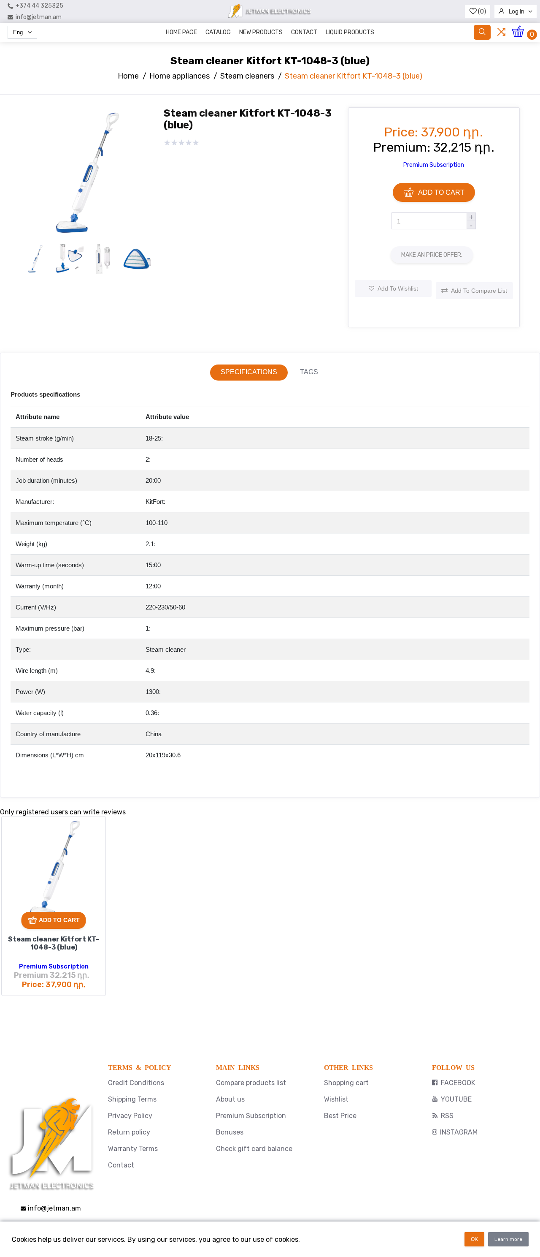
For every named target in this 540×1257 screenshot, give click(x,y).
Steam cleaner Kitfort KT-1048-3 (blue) (53, 943)
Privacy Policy (130, 1116)
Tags (309, 371)
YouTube (456, 1099)
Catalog (218, 32)
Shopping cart (346, 1083)
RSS (447, 1116)
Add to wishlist (398, 288)
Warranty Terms (133, 1149)
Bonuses (229, 1132)
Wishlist (336, 1099)
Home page (181, 32)
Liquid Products (350, 32)
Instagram (459, 1132)
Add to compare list (479, 290)
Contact (304, 32)
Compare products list (251, 1083)
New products (261, 32)
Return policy (129, 1132)
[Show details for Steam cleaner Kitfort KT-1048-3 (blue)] (53, 868)
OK (474, 1239)
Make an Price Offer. (431, 254)
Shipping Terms (132, 1099)
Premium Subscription (433, 165)
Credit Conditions (136, 1083)
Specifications (249, 371)
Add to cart (441, 192)
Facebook (458, 1083)
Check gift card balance (254, 1149)
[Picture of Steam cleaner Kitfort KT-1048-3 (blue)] (85, 236)
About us (230, 1099)
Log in (516, 11)
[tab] (249, 373)
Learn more (508, 1239)
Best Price (340, 1116)
